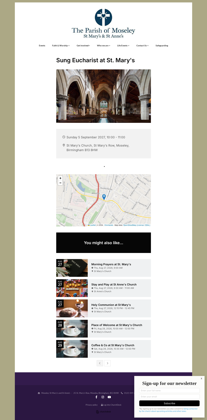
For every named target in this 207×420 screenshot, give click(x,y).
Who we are (103, 45)
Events (42, 45)
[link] (61, 45)
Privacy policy (92, 405)
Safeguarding (162, 45)
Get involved (82, 45)
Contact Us (141, 45)
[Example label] (96, 397)
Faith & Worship (60, 45)
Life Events (122, 45)
